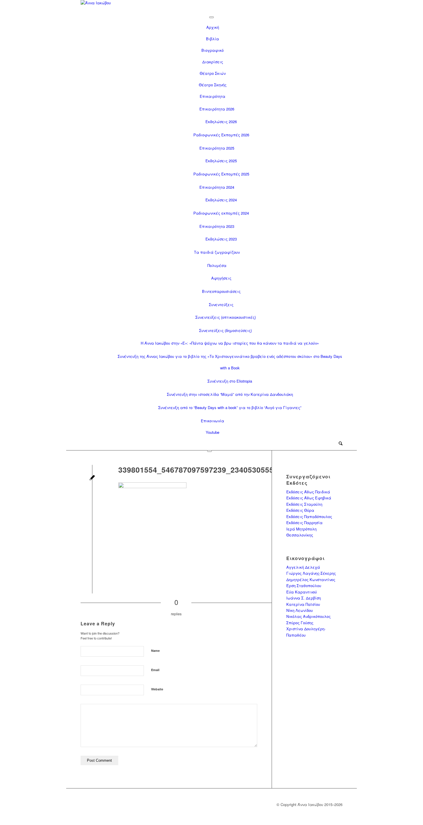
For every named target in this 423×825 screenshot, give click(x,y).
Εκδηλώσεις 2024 (221, 200)
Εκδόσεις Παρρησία (304, 522)
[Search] (340, 443)
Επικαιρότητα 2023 (216, 226)
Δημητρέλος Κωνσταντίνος (310, 579)
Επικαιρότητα (212, 96)
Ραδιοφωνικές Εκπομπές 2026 (221, 135)
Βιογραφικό (212, 50)
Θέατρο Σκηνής (212, 84)
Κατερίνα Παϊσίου (303, 604)
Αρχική (212, 27)
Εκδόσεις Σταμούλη (304, 504)
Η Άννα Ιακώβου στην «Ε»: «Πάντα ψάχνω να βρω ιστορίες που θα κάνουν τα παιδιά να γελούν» (230, 343)
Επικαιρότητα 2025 (216, 148)
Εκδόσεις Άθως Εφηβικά (308, 498)
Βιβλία (212, 38)
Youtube (212, 432)
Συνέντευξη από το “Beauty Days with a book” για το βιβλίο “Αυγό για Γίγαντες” (229, 407)
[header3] (211, 5)
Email (155, 670)
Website (157, 689)
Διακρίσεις (212, 61)
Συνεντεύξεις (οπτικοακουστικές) (225, 317)
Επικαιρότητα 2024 (216, 187)
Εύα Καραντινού (301, 592)
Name (155, 650)
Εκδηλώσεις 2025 (221, 160)
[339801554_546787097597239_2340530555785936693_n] (92, 478)
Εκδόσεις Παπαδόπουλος (309, 516)
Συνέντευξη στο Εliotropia (229, 381)
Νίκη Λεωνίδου (299, 610)
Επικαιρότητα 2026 (216, 109)
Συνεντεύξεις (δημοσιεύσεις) (225, 330)
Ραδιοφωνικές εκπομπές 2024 (221, 213)
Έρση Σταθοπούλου (303, 585)
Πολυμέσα (216, 265)
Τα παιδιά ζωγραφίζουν (217, 252)
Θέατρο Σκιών (213, 73)
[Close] (209, 451)
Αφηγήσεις (221, 278)
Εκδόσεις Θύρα (300, 510)
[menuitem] (340, 444)
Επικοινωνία (212, 420)
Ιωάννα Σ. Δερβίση (303, 598)
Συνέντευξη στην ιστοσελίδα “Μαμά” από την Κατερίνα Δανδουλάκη (230, 394)
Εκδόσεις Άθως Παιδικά (308, 491)
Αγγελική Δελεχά (303, 567)
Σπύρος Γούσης (299, 622)
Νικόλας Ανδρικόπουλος (308, 616)
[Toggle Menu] (211, 17)
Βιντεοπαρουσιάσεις (221, 291)
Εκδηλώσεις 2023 (221, 239)
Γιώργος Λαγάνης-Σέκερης (311, 573)
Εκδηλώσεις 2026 (221, 121)
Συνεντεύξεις (221, 304)
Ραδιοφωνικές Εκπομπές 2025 (221, 174)
